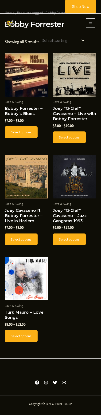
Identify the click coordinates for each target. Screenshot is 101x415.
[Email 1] (64, 382)
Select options (21, 132)
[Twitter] (55, 382)
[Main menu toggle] (90, 23)
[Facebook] (37, 382)
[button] (77, 6)
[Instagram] (46, 382)
